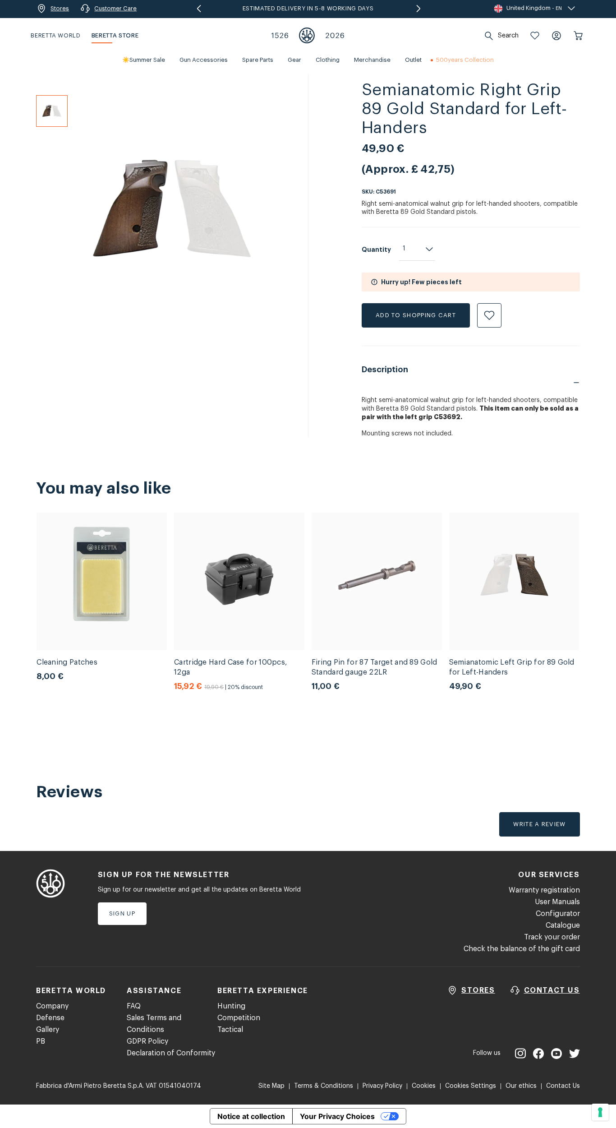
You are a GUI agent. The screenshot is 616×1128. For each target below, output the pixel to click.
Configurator (558, 913)
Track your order (552, 937)
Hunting (231, 1006)
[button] (534, 35)
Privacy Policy (382, 1086)
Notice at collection (251, 1116)
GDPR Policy (147, 1041)
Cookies (424, 1086)
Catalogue (563, 925)
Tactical (230, 1029)
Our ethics (521, 1086)
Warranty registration (544, 890)
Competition (238, 1018)
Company (52, 1006)
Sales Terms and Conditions (154, 1023)
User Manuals (557, 902)
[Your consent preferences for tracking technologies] (600, 1112)
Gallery (47, 1029)
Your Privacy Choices (337, 1116)
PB (40, 1041)
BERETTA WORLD (55, 35)
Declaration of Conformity (171, 1053)
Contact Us (563, 1086)
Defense (50, 1018)
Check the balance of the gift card (522, 948)
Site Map (271, 1086)
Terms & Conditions (323, 1086)
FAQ (134, 1006)
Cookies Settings (470, 1086)
